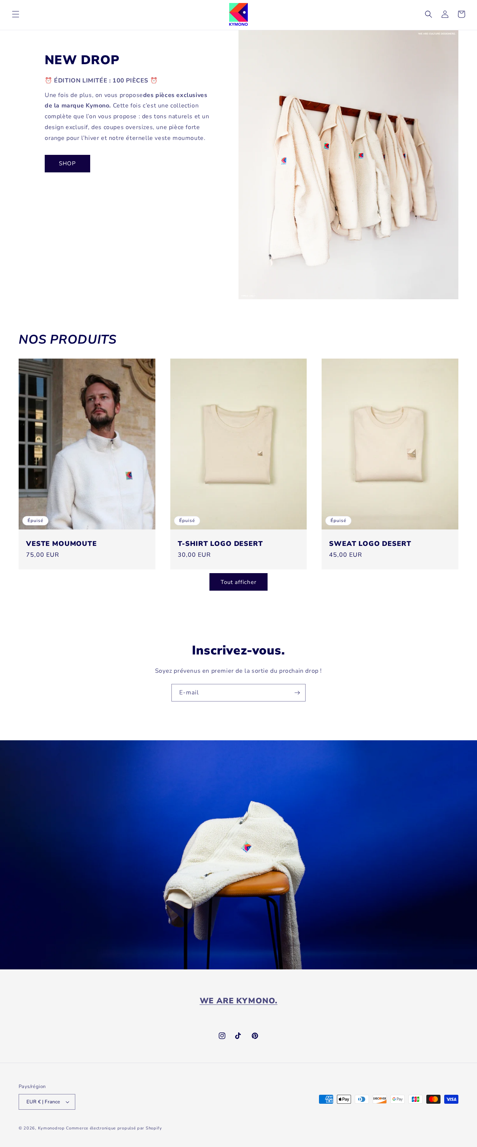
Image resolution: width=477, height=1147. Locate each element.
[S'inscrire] (297, 692)
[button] (15, 14)
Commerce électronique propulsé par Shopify (114, 1128)
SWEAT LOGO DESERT (370, 544)
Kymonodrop (51, 1128)
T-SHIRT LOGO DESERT (220, 544)
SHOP (67, 163)
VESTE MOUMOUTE (61, 544)
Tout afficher (238, 582)
